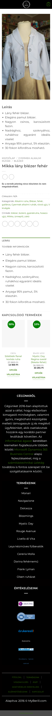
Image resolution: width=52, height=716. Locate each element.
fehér (40, 201)
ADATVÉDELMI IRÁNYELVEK (25, 687)
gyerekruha (33, 213)
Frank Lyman (26, 569)
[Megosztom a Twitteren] (17, 224)
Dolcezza (26, 508)
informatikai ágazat (18, 440)
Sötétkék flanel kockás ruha (13, 358)
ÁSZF (35, 682)
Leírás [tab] (6, 240)
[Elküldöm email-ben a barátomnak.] (23, 224)
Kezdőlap (8, 158)
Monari (26, 493)
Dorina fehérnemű (26, 561)
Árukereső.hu (26, 641)
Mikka (10, 216)
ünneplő (18, 216)
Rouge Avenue (26, 531)
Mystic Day (26, 523)
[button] (4, 4)
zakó (26, 216)
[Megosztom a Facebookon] (11, 224)
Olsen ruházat (26, 576)
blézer (14, 213)
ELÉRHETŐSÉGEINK (18, 692)
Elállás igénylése (26, 713)
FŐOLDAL (17, 677)
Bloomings (26, 515)
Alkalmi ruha (21, 201)
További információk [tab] (15, 246)
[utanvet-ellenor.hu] (26, 604)
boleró (22, 213)
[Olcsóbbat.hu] (26, 647)
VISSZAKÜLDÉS (21, 682)
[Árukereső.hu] (26, 616)
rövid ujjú (42, 204)
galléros (6, 204)
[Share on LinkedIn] (36, 224)
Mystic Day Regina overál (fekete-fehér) (38, 359)
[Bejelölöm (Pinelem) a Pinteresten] (29, 224)
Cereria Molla (26, 554)
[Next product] (5, 177)
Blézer (18, 160)
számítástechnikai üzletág (26, 462)
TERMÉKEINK (32, 677)
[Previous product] (11, 177)
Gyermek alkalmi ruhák (23, 204)
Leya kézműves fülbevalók (26, 546)
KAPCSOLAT (38, 692)
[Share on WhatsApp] (5, 224)
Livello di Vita (26, 538)
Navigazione (26, 500)
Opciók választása (13, 372)
